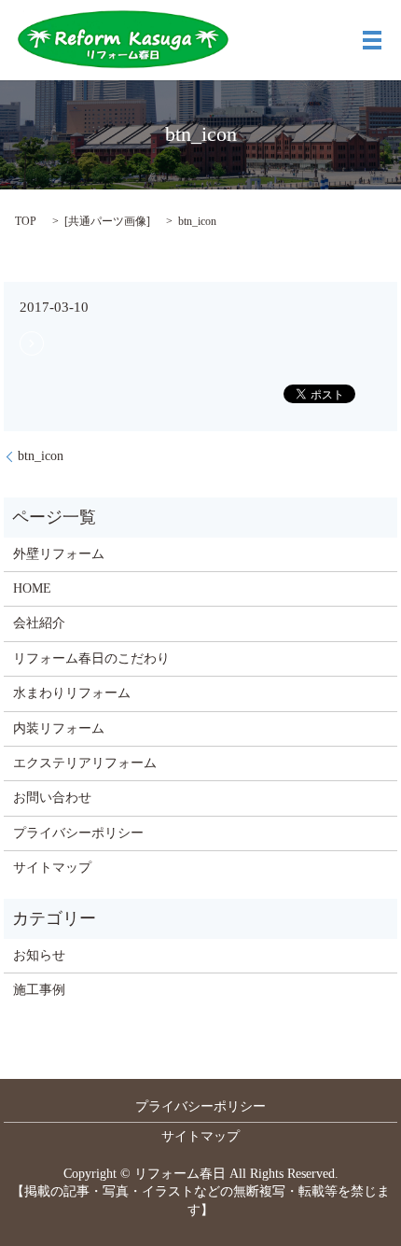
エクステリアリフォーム (85, 763)
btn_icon (40, 456)
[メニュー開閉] (372, 40)
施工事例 (39, 990)
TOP (25, 221)
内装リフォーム (58, 728)
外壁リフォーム (58, 554)
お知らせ (39, 955)
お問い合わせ (52, 798)
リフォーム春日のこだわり (91, 658)
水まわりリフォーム (72, 693)
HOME (32, 588)
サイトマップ (52, 868)
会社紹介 (39, 623)
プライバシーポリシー (78, 833)
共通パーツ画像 (107, 221)
